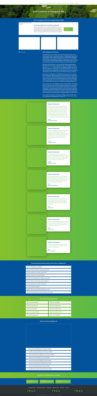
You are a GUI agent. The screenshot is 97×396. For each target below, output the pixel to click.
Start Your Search (42, 3)
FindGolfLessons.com (71, 96)
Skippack (50, 67)
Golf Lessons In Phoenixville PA (32, 302)
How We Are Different (51, 3)
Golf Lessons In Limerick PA (32, 308)
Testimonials (59, 3)
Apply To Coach (66, 3)
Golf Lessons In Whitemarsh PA (55, 311)
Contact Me (68, 29)
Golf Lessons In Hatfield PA (55, 302)
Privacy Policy (59, 394)
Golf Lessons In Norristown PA (32, 305)
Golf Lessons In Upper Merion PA (33, 311)
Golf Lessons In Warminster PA (55, 308)
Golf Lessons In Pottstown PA (55, 305)
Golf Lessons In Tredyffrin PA (55, 315)
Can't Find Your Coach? (63, 381)
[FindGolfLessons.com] (26, 2)
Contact (76, 3)
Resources (72, 3)
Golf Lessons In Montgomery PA (32, 315)
